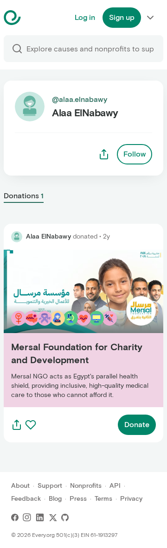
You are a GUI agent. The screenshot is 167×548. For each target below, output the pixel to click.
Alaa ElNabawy (48, 236)
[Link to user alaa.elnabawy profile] (16, 236)
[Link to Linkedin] (40, 517)
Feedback (26, 499)
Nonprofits (86, 486)
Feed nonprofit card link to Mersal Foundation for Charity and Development (82, 328)
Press (78, 499)
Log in (85, 17)
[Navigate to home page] (35, 17)
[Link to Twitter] (53, 517)
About (20, 486)
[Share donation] (16, 424)
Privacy (131, 499)
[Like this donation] (30, 424)
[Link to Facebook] (15, 517)
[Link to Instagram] (27, 517)
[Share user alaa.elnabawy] (103, 154)
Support (50, 486)
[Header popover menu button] (150, 17)
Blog (55, 499)
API (115, 486)
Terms (103, 499)
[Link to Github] (65, 517)
